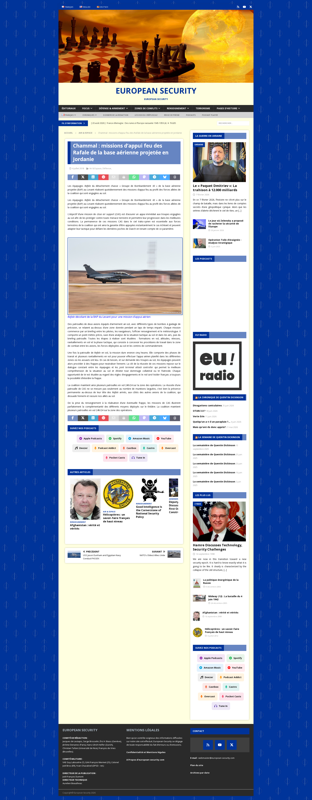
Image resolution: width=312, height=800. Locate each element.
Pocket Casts (117, 457)
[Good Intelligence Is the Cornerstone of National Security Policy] (151, 490)
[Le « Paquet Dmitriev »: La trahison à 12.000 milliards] (220, 162)
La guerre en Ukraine (208, 135)
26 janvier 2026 (217, 230)
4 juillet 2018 (78, 168)
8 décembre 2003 (213, 586)
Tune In (140, 457)
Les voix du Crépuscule (146, 115)
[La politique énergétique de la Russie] (197, 583)
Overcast (170, 448)
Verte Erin (198, 416)
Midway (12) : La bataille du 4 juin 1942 (225, 598)
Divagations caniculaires (207, 405)
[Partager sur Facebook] (73, 177)
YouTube (166, 438)
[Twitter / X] (251, 7)
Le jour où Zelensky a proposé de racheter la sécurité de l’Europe (225, 223)
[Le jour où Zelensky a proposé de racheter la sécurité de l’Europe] (199, 224)
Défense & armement (112, 108)
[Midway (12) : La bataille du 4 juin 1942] (199, 598)
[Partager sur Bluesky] (165, 177)
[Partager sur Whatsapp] (134, 177)
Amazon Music (141, 438)
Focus (86, 108)
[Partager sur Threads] (175, 177)
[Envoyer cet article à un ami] (114, 177)
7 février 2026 (202, 194)
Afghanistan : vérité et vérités (85, 526)
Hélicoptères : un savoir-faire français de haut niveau (116, 518)
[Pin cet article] (103, 177)
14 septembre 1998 (205, 553)
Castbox (131, 448)
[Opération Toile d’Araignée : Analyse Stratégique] (199, 243)
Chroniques (88, 115)
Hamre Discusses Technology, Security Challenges (217, 547)
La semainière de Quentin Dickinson (214, 445)
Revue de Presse (172, 115)
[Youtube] (244, 7)
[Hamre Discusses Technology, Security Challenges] (220, 521)
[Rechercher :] (233, 123)
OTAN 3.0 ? (199, 410)
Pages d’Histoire (227, 108)
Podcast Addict (107, 448)
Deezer (83, 448)
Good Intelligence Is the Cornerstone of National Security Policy (149, 512)
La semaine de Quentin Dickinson (219, 437)
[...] (239, 210)
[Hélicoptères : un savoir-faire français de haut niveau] (118, 494)
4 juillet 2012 (213, 636)
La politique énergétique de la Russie (221, 581)
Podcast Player (210, 115)
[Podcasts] (238, 7)
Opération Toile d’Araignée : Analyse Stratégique (224, 241)
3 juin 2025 (215, 246)
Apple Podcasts (93, 438)
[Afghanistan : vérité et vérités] (85, 499)
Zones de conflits (146, 108)
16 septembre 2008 (213, 616)
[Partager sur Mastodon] (144, 177)
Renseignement (176, 108)
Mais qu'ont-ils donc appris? (209, 427)
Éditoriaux (69, 108)
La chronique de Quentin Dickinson (220, 397)
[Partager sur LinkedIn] (93, 177)
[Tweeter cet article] (83, 177)
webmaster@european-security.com (216, 757)
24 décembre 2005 (219, 603)
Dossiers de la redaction (115, 115)
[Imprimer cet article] (124, 177)
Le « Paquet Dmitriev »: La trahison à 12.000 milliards (215, 188)
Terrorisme (203, 108)
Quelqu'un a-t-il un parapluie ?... (211, 421)
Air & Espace (95, 168)
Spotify (117, 438)
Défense (107, 168)
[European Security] (156, 80)
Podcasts (191, 115)
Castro (151, 448)
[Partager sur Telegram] (154, 177)
